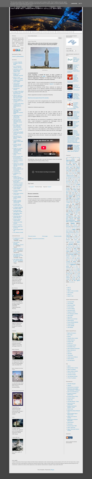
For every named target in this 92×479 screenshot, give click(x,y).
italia (67, 206)
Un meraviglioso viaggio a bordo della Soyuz (18, 141)
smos (73, 258)
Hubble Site (70, 399)
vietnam (73, 276)
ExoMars (68, 189)
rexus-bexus (77, 247)
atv (76, 164)
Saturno (78, 251)
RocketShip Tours (71, 346)
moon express (76, 227)
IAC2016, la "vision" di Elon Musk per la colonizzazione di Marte (73, 88)
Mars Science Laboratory (73, 221)
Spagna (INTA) (70, 324)
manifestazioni (69, 215)
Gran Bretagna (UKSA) (72, 313)
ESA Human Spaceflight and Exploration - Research (73, 389)
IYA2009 (77, 205)
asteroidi (74, 163)
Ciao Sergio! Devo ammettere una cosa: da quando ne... (18, 255)
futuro (74, 189)
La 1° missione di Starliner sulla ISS (17, 66)
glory (77, 192)
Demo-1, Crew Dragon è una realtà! (18, 78)
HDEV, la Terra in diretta (72, 290)
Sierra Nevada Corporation (73, 348)
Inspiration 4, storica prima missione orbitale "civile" (18, 70)
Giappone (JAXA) (71, 312)
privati (71, 244)
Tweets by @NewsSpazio (18, 56)
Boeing (69, 336)
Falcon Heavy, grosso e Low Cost (18, 194)
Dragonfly (76, 181)
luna (67, 214)
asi (66, 163)
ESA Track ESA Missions (72, 391)
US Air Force (69, 273)
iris (75, 201)
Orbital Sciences (71, 339)
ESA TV (69, 289)
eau (71, 183)
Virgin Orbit (75, 277)
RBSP (79, 244)
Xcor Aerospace (71, 360)
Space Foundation (71, 369)
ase (78, 161)
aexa (71, 157)
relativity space (69, 247)
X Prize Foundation (71, 378)
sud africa (76, 267)
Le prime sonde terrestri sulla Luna (17, 205)
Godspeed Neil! (16, 171)
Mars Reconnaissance (73, 219)
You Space (44, 32)
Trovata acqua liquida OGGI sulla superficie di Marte (18, 133)
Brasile (68, 171)
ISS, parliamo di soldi (18, 232)
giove (67, 192)
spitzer (67, 266)
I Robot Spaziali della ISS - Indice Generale (76, 59)
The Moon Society (71, 374)
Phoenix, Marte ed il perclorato (17, 227)
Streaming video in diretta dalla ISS (17, 217)
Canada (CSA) (70, 301)
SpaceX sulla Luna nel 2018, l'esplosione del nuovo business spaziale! (73, 124)
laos (73, 210)
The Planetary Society (72, 376)
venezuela (74, 274)
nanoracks (68, 229)
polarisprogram (71, 242)
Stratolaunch (68, 267)
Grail (79, 193)
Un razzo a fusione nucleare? (17, 191)
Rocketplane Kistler (71, 345)
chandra (70, 173)
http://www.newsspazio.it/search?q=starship (38, 97)
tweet (44, 76)
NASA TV (69, 294)
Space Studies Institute (72, 371)
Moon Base (69, 227)
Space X (69, 351)
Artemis (73, 161)
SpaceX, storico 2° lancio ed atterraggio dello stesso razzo (18, 96)
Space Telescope (71, 427)
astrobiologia (69, 164)
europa (67, 188)
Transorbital (70, 355)
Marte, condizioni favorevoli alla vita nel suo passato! (18, 169)
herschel (78, 195)
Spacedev (69, 353)
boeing (73, 170)
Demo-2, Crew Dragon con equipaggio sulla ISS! (18, 74)
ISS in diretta (70, 292)
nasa (73, 229)
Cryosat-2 (77, 178)
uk (68, 272)
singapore (68, 257)
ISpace (76, 202)
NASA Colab (70, 409)
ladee (69, 210)
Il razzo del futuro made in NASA (17, 188)
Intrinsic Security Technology (71, 404)
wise (79, 279)
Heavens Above (71, 398)
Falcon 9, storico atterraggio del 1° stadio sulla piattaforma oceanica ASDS (18, 111)
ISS (19, 32)
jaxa (67, 207)
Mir (79, 226)
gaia (67, 191)
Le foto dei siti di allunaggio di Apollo (17, 211)
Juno (76, 207)
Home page (13, 32)
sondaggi (68, 261)
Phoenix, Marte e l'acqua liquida (17, 219)
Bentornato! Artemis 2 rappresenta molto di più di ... (18, 250)
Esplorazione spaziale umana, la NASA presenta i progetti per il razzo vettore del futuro (73, 68)
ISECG (69, 366)
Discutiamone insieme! (16, 89)
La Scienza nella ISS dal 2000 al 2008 (18, 208)
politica (78, 242)
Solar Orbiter (70, 260)
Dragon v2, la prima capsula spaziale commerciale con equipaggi (17, 150)
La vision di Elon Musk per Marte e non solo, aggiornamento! (18, 92)
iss (73, 204)
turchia (74, 270)
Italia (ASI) (69, 317)
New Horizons (69, 231)
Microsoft (75, 226)
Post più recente (32, 236)
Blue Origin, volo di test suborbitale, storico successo (17, 126)
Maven (67, 225)
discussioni (68, 181)
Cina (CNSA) (70, 303)
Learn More (74, 3)
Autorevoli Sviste (74, 166)
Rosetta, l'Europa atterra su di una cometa (17, 145)
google (73, 193)
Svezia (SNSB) (70, 325)
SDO (67, 254)
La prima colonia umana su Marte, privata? (17, 197)
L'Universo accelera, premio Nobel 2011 (18, 185)
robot (75, 248)
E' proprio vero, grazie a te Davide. (18, 239)
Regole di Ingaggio (36, 32)
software (78, 258)
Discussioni (51, 32)
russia (67, 251)
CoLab (77, 174)
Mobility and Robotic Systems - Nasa (72, 406)
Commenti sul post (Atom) (38, 238)
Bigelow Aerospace (71, 333)
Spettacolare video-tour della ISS (17, 214)
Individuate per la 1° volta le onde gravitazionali (17, 116)
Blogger (52, 469)
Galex (71, 191)
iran (72, 201)
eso (71, 186)
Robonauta (69, 424)
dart (71, 180)
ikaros (77, 196)
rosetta (75, 250)
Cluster (67, 174)
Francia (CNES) (71, 308)
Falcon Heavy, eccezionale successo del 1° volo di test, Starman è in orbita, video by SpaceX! (73, 148)
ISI (72, 202)
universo (76, 272)
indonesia (73, 198)
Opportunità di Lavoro (71, 235)
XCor (70, 280)
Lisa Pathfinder (76, 211)
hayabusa (70, 195)
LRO (76, 213)
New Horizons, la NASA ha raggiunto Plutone (17, 137)
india (67, 198)
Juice (73, 207)
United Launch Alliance (72, 357)
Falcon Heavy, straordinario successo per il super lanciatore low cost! (18, 84)
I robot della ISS (25, 32)
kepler (78, 208)
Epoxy (74, 184)
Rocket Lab (70, 343)
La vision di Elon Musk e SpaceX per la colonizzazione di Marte (18, 105)
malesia (76, 214)
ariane (67, 161)
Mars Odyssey (69, 218)
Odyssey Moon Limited (72, 338)
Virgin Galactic (70, 358)
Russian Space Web (72, 425)
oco (67, 234)
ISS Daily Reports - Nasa (73, 401)
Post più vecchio (57, 236)
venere (69, 274)
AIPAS (75, 157)
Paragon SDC (70, 341)
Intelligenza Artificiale (61, 32)
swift (71, 269)
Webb (73, 279)
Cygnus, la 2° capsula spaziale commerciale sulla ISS (18, 165)
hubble (70, 196)
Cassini (78, 171)
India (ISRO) (70, 315)
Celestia (69, 385)
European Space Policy (72, 396)
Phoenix (68, 239)
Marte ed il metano (17, 224)
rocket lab (68, 250)
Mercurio (75, 225)
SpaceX (51, 84)
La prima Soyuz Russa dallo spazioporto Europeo (18, 182)
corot (72, 178)
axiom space (69, 167)
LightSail (70, 211)
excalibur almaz (75, 188)
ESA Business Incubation (73, 387)
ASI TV (69, 287)
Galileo (75, 191)
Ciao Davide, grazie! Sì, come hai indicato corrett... (18, 260)
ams (79, 157)
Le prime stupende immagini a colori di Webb (17, 63)
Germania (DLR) (71, 310)
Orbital (68, 236)
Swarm (67, 269)
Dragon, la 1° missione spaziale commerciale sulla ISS (18, 177)
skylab (73, 257)
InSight (78, 198)
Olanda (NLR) (70, 320)
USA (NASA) (70, 327)
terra (78, 269)
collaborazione (70, 176)
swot (75, 269)
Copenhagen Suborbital (71, 177)
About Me (70, 32)
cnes (72, 174)
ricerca (69, 248)
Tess (70, 270)
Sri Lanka (76, 266)
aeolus (67, 157)
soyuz (74, 261)
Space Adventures (71, 350)
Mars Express (74, 217)
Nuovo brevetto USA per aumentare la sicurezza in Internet (18, 158)
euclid (77, 186)
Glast (73, 192)
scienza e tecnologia (73, 253)
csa (67, 180)
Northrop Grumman (70, 232)
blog (74, 168)
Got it (80, 3)
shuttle (72, 254)
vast (75, 273)
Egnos (75, 183)
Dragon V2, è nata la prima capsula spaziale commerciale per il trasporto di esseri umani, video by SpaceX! (73, 115)
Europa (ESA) (70, 306)
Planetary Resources (70, 241)
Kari (66, 208)
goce (67, 193)
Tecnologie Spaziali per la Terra (17, 129)
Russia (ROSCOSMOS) (72, 322)
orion (74, 236)
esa (78, 185)
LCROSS (78, 210)
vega (79, 273)
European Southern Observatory (71, 394)
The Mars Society (71, 372)
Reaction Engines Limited (73, 245)
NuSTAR (77, 232)
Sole (76, 260)
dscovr (67, 183)
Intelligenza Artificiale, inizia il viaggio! (18, 81)
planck (75, 239)
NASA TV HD (70, 296)
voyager (67, 279)
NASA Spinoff (70, 422)
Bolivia (79, 170)
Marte (73, 223)
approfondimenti (70, 160)
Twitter (78, 270)
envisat (69, 184)
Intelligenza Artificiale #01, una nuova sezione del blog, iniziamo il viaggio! (73, 96)
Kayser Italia (72, 208)
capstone (73, 171)
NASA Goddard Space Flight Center (72, 414)
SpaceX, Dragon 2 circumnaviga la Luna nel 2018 (18, 100)
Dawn (76, 180)
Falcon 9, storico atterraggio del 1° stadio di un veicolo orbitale (17, 121)
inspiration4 (70, 199)
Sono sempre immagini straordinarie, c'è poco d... (18, 244)
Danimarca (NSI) (71, 305)
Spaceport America (70, 262)
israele (67, 204)
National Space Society (72, 367)
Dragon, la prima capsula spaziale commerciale (17, 201)
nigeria (77, 231)
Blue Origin (69, 334)
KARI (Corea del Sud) (72, 318)
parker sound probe (74, 238)
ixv (72, 205)
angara (73, 158)
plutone (78, 241)
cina (75, 173)
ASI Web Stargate (71, 383)
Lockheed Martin (69, 213)
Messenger (68, 226)
